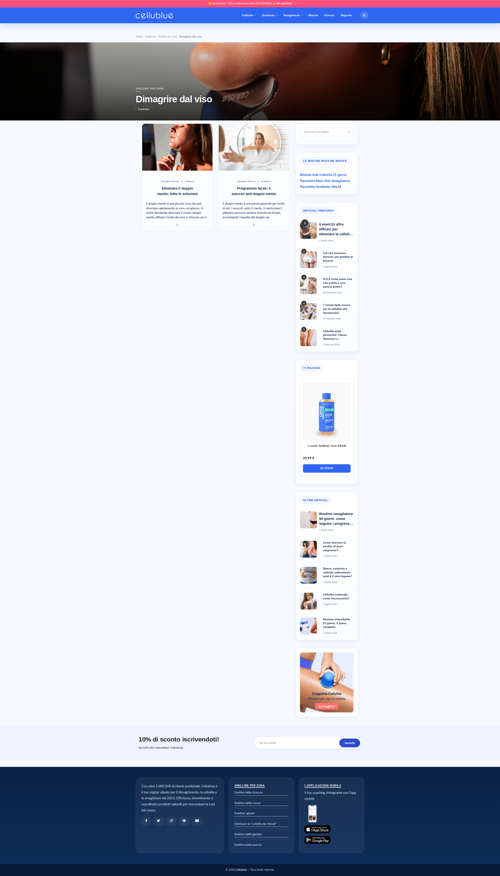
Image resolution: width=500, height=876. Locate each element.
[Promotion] (327, 654)
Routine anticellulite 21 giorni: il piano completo (336, 623)
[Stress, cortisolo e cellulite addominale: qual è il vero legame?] (308, 575)
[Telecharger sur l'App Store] (331, 829)
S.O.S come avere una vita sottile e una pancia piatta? (337, 282)
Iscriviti (350, 743)
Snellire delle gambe (248, 834)
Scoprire (326, 468)
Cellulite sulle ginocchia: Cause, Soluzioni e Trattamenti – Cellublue (335, 335)
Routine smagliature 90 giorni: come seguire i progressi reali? (336, 519)
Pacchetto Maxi (325, 181)
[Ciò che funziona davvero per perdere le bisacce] (308, 259)
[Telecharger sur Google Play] (331, 840)
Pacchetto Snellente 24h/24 (320, 187)
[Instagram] (171, 821)
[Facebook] (146, 821)
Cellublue (241, 870)
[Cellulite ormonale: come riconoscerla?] (308, 601)
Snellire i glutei (244, 813)
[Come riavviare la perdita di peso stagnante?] (308, 549)
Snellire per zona (167, 36)
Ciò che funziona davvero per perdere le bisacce (338, 256)
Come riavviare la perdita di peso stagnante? (334, 546)
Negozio (346, 15)
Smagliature (291, 15)
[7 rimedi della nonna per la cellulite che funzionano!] (308, 311)
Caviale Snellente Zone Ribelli (327, 445)
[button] (364, 15)
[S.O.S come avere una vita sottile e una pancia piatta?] (308, 285)
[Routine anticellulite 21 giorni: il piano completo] (308, 626)
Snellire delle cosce (247, 803)
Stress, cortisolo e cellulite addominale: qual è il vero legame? (337, 572)
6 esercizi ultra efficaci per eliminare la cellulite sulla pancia (336, 229)
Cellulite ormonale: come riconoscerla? (336, 596)
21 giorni (323, 175)
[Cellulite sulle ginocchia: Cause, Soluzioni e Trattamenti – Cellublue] (308, 337)
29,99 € (308, 458)
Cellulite (247, 15)
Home (139, 36)
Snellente (268, 15)
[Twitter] (158, 821)
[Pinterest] (184, 821)
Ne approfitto (284, 3)
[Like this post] (177, 225)
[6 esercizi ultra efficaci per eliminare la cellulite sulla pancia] (308, 230)
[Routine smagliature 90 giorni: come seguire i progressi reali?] (308, 520)
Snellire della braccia (248, 792)
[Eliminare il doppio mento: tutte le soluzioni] (177, 147)
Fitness (329, 15)
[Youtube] (197, 821)
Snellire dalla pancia (248, 844)
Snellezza (150, 36)
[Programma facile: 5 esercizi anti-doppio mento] (254, 147)
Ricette (313, 15)
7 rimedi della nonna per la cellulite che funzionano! (336, 308)
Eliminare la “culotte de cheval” (255, 823)
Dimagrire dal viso (170, 181)
